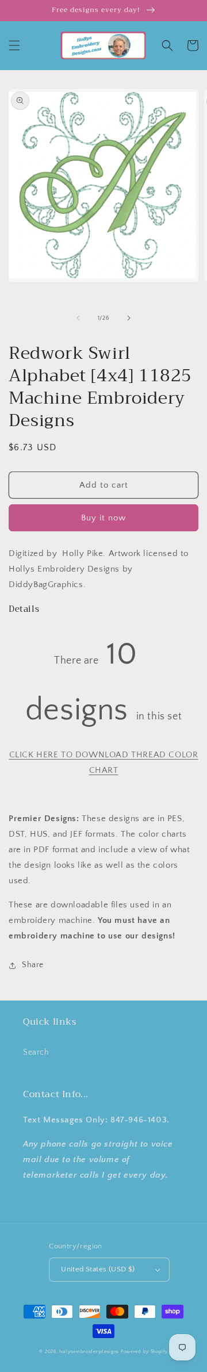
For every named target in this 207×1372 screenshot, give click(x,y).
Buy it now (103, 518)
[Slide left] (78, 318)
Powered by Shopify (144, 1351)
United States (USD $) (98, 1269)
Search (36, 1052)
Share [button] (33, 964)
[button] (14, 45)
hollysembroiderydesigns (89, 1351)
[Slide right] (128, 318)
